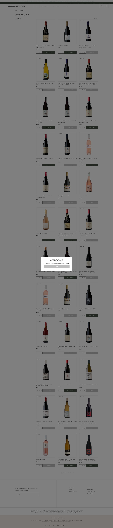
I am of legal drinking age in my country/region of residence (57, 263)
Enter (56, 266)
